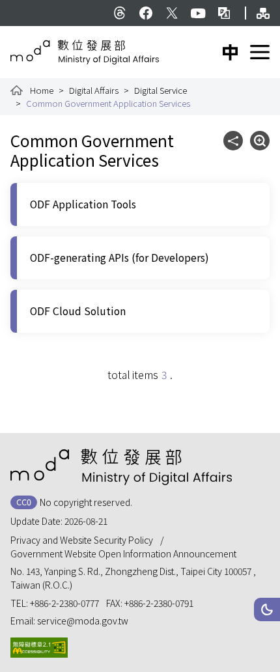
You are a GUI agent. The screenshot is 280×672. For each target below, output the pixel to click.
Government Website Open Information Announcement (123, 553)
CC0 (23, 502)
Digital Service (160, 90)
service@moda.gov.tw (82, 620)
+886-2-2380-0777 (64, 602)
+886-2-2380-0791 (158, 602)
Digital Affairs (94, 90)
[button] (267, 609)
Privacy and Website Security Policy (81, 539)
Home (41, 90)
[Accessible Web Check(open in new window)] (39, 647)
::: (18, 6)
